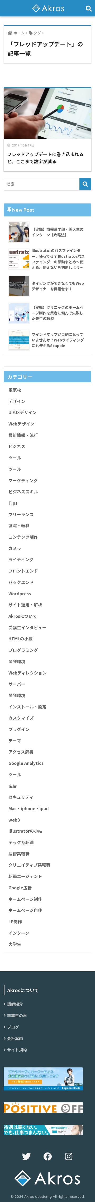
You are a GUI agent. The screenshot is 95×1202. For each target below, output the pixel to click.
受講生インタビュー (27, 627)
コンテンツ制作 (23, 537)
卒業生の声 (17, 1015)
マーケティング (23, 480)
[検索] (85, 184)
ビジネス (16, 446)
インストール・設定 (27, 707)
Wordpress (19, 594)
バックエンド (21, 582)
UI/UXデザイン (22, 412)
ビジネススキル (23, 492)
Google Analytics (26, 763)
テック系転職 (21, 842)
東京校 (14, 390)
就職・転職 (19, 525)
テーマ (14, 741)
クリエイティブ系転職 (29, 865)
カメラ (14, 548)
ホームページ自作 (25, 910)
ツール (14, 458)
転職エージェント (25, 876)
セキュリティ (21, 797)
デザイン (16, 401)
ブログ (13, 1027)
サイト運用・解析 (25, 605)
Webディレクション (27, 673)
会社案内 (15, 1038)
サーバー (16, 684)
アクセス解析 (21, 752)
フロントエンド (23, 571)
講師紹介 (15, 1004)
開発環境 (16, 661)
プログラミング (23, 650)
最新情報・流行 (23, 435)
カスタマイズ (21, 718)
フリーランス (21, 514)
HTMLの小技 (20, 639)
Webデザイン (21, 424)
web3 (14, 820)
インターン (18, 933)
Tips (12, 503)
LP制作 (15, 922)
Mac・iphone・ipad (28, 808)
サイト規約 (17, 1050)
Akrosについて (22, 616)
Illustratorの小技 (25, 831)
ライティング (21, 559)
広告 (12, 786)
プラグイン (19, 729)
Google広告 (20, 888)
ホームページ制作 (25, 899)
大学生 (14, 944)
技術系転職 (19, 854)
